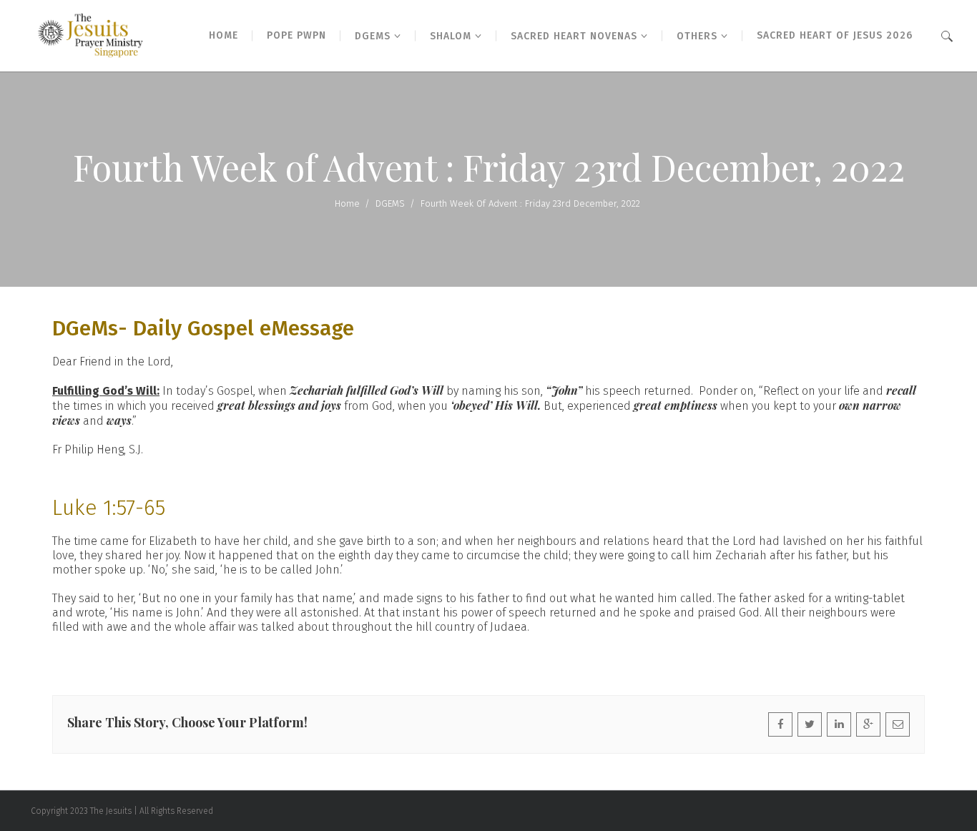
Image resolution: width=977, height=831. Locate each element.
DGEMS (390, 203)
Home (347, 203)
